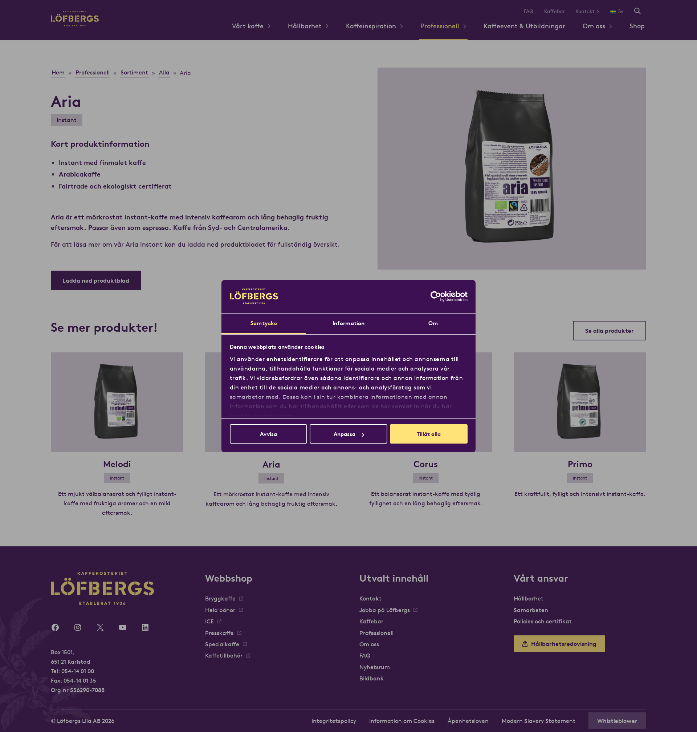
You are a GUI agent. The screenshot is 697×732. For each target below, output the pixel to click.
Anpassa (344, 433)
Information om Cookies (402, 720)
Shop (637, 26)
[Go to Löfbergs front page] (75, 24)
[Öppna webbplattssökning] (637, 11)
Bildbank (371, 678)
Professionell (439, 26)
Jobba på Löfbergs (384, 610)
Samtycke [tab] (263, 323)
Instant (67, 120)
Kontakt (585, 11)
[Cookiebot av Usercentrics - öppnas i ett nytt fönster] (436, 296)
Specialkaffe (222, 644)
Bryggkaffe (220, 598)
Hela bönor (220, 610)
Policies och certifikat (543, 621)
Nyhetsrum (374, 667)
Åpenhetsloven (468, 720)
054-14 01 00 (77, 671)
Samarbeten (531, 610)
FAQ (528, 11)
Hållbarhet (305, 26)
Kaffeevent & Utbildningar (524, 26)
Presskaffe (219, 632)
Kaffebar (554, 11)
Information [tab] (348, 323)
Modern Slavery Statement (538, 720)
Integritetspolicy (333, 720)
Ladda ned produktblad (95, 280)
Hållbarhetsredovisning (563, 643)
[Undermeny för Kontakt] (600, 11)
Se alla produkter (609, 330)
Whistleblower (617, 720)
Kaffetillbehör (223, 655)
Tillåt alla (429, 433)
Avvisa (268, 433)
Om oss (594, 26)
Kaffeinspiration (371, 26)
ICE (209, 621)
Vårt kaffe (248, 26)
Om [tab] (433, 323)
